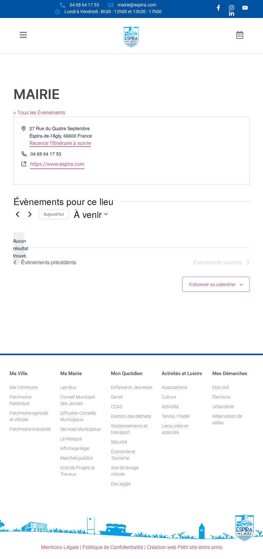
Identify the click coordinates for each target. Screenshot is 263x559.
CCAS (116, 406)
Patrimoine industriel (30, 429)
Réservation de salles (227, 419)
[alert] (18, 248)
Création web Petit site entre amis (184, 547)
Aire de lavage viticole (125, 471)
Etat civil (220, 387)
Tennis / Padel (176, 416)
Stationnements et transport (129, 429)
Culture (169, 397)
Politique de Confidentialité (112, 547)
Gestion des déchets (131, 416)
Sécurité (119, 442)
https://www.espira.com (57, 164)
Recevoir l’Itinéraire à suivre (60, 143)
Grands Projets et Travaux (77, 471)
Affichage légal (74, 448)
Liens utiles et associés (175, 429)
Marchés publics (76, 458)
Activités (170, 406)
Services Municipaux (80, 429)
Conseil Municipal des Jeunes (77, 400)
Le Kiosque (71, 438)
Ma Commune (24, 387)
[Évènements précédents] (17, 214)
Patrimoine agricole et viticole (29, 416)
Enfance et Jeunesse (131, 387)
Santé (117, 397)
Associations (174, 387)
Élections (221, 397)
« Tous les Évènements (39, 113)
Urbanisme (223, 406)
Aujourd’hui (54, 214)
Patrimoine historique (20, 400)
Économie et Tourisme (123, 455)
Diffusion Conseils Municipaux (78, 416)
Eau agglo (121, 483)
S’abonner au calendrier (212, 284)
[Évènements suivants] (30, 214)
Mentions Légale (60, 547)
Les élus (68, 387)
